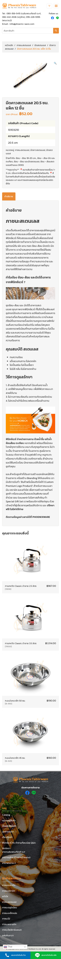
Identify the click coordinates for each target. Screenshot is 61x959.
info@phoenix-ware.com (22, 24)
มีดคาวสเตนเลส (37, 150)
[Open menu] (56, 6)
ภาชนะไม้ (6, 918)
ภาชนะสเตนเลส (24, 45)
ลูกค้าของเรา (8, 831)
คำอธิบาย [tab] (8, 196)
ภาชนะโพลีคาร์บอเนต (12, 929)
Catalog (6, 814)
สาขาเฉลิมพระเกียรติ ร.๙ (13, 851)
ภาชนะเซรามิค (8, 890)
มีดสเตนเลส (40, 45)
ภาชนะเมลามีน (8, 885)
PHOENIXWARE (41, 517)
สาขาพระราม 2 (9, 863)
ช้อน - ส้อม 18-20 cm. (26, 158)
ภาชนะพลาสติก (9, 924)
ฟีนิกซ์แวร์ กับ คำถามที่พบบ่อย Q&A (19, 842)
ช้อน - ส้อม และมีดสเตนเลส (26, 161)
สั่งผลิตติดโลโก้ (9, 826)
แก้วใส (5, 896)
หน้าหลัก (9, 45)
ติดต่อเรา (6, 848)
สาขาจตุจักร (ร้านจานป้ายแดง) (16, 857)
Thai (9, 946)
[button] (55, 63)
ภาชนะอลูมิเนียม (9, 907)
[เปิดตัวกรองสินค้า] (49, 6)
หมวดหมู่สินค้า (9, 820)
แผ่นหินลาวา (8, 935)
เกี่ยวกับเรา (7, 837)
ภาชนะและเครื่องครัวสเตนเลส (30, 234)
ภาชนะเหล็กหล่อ (9, 913)
